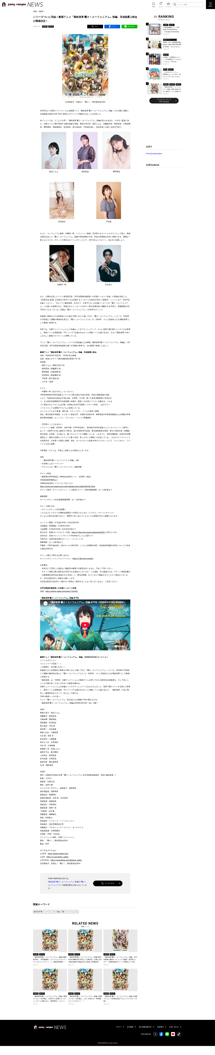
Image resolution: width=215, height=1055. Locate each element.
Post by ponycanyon (154, 154)
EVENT (172, 84)
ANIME (41, 11)
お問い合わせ (174, 1027)
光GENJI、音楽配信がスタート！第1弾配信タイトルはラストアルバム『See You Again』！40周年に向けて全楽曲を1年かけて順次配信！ (172, 59)
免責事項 (160, 1027)
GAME (166, 25)
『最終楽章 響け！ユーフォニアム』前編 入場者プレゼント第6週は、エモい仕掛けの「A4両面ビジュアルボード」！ (85, 998)
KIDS (165, 69)
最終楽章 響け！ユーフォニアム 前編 (63, 882)
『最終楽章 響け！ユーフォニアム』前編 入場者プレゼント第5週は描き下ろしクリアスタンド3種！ (120, 998)
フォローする (109, 883)
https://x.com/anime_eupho (57, 857)
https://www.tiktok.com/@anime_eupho (66, 860)
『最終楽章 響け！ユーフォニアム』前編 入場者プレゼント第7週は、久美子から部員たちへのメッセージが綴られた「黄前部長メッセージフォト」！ (50, 998)
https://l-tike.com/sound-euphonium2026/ (88, 532)
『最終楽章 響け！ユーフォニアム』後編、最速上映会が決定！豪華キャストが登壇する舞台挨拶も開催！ (172, 89)
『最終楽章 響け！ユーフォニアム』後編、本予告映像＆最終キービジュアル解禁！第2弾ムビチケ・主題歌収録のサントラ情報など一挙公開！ (120, 959)
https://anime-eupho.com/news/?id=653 (61, 591)
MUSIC (172, 25)
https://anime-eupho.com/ (58, 854)
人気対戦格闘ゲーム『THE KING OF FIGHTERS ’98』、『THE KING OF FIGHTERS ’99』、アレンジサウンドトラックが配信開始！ (172, 30)
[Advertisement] (163, 124)
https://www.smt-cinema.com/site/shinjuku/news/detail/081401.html (67, 486)
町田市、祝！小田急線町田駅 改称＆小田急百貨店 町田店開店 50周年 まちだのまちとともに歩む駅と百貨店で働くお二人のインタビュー (172, 45)
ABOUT (118, 1027)
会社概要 (130, 1027)
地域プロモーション (170, 40)
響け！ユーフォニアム (70, 912)
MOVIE (51, 26)
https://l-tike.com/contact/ (83, 558)
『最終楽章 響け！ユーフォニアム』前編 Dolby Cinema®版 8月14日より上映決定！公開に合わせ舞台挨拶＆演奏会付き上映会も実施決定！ (85, 959)
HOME (35, 11)
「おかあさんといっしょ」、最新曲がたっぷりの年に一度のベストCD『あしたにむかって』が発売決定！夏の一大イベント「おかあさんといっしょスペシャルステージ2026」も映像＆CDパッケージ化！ (172, 74)
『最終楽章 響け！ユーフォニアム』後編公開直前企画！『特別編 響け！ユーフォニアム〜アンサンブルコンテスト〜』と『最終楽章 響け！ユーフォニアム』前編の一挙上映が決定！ (50, 959)
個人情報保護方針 (145, 1027)
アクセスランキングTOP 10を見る (164, 101)
